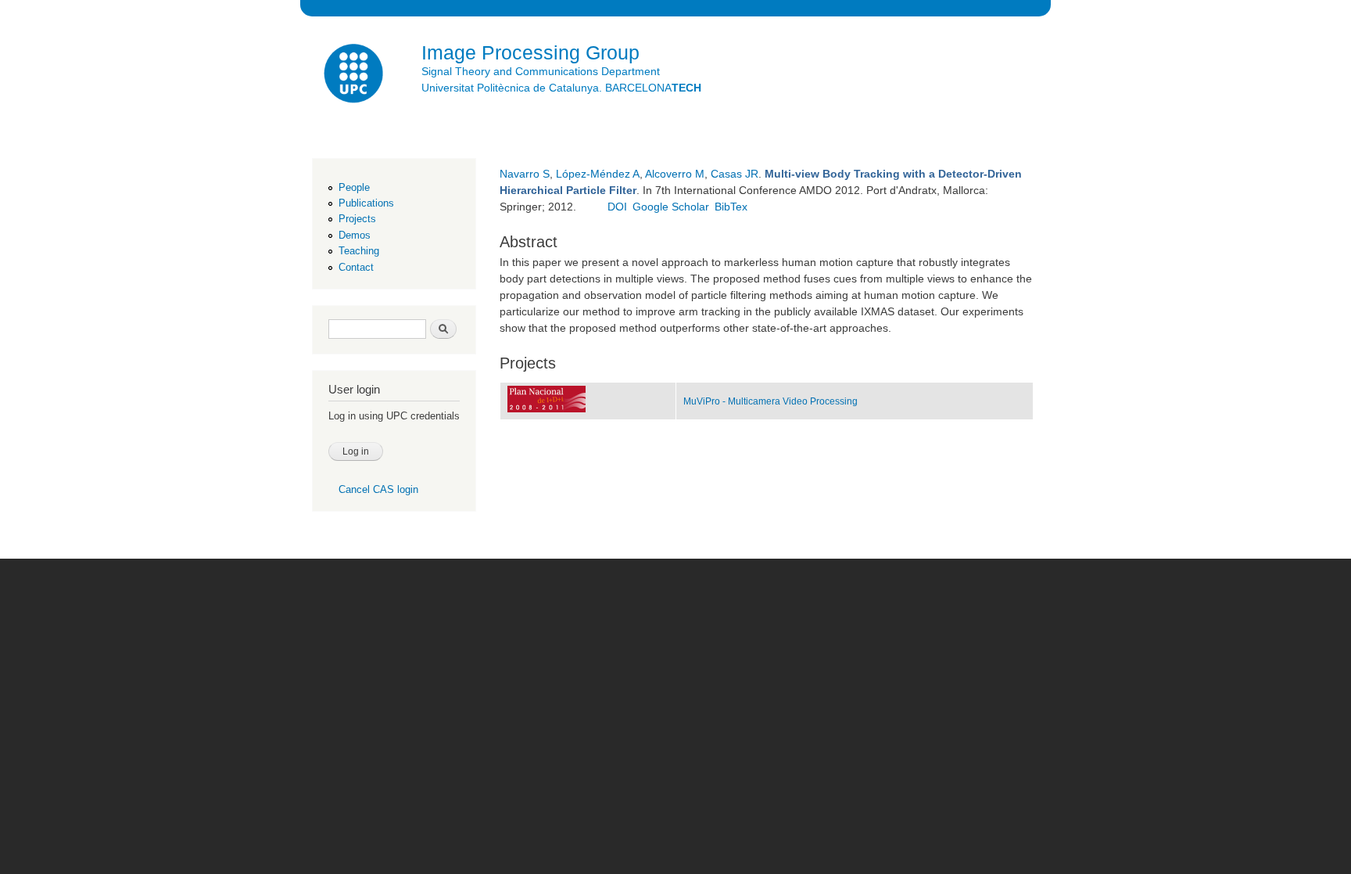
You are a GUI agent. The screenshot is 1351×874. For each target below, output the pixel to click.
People (354, 187)
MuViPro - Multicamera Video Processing (770, 401)
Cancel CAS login (378, 489)
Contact (356, 267)
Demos (355, 235)
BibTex (731, 206)
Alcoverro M (674, 173)
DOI (617, 206)
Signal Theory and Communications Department (540, 71)
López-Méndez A (598, 173)
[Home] (355, 75)
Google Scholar (670, 206)
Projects (357, 219)
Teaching (359, 251)
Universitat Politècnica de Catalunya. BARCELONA (561, 87)
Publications (366, 203)
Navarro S (525, 173)
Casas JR (734, 173)
